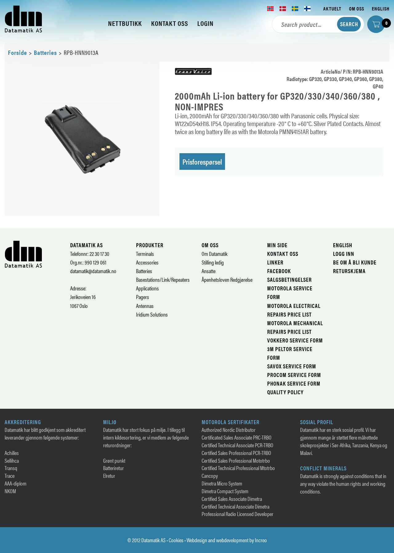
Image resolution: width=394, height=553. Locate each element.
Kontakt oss (282, 253)
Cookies (176, 540)
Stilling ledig (213, 262)
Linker (275, 262)
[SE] (295, 8)
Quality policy (285, 392)
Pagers (142, 297)
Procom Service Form (294, 375)
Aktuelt (332, 8)
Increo (261, 540)
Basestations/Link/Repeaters (163, 279)
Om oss (356, 8)
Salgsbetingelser (289, 279)
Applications (147, 288)
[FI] (307, 8)
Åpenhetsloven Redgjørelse (227, 279)
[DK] (282, 8)
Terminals (145, 253)
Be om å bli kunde (354, 262)
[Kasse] (376, 24)
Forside (17, 52)
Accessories (147, 262)
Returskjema (349, 271)
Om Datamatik (214, 253)
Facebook (279, 271)
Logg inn (343, 253)
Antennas (145, 305)
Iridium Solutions (152, 314)
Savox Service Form (291, 366)
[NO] (270, 8)
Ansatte (208, 271)
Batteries (45, 52)
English (380, 8)
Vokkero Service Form (295, 340)
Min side (277, 245)
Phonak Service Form (293, 383)
